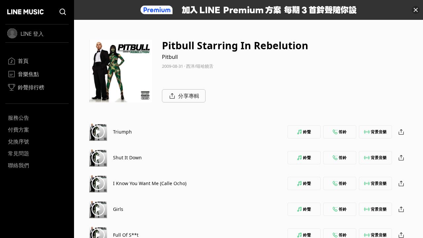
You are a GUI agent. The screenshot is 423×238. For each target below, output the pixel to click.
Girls (118, 209)
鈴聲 (307, 132)
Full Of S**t (125, 235)
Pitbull (170, 56)
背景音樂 (379, 132)
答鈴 (343, 132)
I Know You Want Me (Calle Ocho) (149, 183)
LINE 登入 (32, 33)
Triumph (122, 132)
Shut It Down (127, 157)
